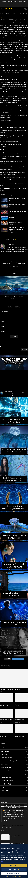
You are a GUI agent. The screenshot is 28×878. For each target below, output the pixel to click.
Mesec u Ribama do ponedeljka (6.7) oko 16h (5, 704)
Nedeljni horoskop (14, 777)
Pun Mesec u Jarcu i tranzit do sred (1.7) (6, 735)
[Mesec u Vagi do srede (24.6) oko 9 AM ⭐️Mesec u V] (14, 556)
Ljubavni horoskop (14, 774)
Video (14, 787)
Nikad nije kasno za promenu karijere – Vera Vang (21, 735)
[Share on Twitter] (19, 239)
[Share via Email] (22, 239)
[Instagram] (12, 4)
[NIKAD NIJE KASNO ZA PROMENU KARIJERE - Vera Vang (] (14, 469)
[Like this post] (16, 239)
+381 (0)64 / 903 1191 (14, 1)
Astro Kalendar (14, 751)
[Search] (22, 9)
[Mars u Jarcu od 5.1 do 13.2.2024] (4, 223)
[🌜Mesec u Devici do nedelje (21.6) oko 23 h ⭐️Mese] (14, 585)
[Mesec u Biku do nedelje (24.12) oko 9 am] (4, 206)
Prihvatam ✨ (14, 865)
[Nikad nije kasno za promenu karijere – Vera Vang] (21, 728)
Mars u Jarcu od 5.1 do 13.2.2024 (16, 222)
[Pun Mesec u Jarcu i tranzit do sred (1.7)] (6, 728)
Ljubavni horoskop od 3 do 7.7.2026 (21, 704)
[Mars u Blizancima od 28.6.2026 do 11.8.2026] (21, 713)
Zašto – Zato (14, 790)
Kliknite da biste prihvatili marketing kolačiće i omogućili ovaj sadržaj (14, 363)
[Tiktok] (17, 4)
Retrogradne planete (14, 780)
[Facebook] (10, 4)
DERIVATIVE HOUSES (16, 835)
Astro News (14, 754)
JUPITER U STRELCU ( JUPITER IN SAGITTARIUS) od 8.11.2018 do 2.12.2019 (16, 229)
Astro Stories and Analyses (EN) (14, 761)
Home (1, 13)
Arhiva (7, 13)
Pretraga (2, 347)
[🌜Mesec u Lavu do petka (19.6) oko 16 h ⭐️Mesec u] (14, 613)
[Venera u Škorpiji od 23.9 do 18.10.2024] (4, 212)
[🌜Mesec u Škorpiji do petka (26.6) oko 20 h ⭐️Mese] (14, 527)
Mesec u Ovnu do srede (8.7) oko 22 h (10, 689)
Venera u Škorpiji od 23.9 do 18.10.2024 (17, 211)
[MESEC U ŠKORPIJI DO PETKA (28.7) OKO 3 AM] (4, 218)
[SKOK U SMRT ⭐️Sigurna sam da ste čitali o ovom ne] (14, 642)
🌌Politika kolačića (9, 876)
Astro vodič (14, 764)
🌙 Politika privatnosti (17, 876)
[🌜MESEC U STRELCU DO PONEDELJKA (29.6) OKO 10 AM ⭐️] (14, 498)
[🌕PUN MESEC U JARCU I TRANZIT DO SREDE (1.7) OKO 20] (14, 440)
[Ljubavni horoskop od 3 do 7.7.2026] (21, 697)
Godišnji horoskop (14, 767)
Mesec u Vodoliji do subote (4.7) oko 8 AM (6, 720)
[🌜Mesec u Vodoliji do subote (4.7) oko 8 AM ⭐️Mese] (14, 411)
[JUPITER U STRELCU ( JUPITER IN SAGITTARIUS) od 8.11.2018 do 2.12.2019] (4, 230)
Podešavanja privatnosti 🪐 (14, 873)
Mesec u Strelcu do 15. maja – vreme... (14, 296)
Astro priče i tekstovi (14, 757)
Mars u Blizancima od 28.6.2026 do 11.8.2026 (20, 720)
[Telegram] (15, 4)
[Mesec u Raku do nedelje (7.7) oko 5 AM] (4, 200)
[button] (26, 845)
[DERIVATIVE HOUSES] (5, 837)
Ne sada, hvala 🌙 (14, 869)
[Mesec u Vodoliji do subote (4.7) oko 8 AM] (6, 713)
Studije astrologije (14, 784)
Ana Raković (5, 22)
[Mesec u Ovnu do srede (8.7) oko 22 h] (14, 678)
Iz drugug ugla (14, 771)
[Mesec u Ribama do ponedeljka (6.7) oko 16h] (6, 697)
